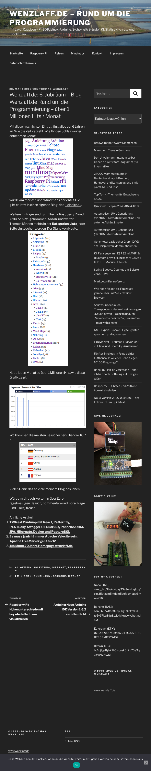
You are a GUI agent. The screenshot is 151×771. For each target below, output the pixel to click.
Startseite (16, 53)
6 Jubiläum (42, 576)
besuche (59, 576)
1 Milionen (23, 576)
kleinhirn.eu (73, 205)
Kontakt (97, 53)
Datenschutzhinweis (22, 63)
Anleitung (41, 567)
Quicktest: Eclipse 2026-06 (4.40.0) (117, 206)
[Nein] (146, 762)
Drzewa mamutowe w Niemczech (115, 142)
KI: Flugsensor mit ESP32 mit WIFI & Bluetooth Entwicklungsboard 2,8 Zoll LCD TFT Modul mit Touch (117, 258)
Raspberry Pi (38, 53)
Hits (71, 576)
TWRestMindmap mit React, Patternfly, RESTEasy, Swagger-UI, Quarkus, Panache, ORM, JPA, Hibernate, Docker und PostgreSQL (46, 527)
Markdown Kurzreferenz (109, 281)
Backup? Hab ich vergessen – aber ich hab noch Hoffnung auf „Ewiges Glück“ (116, 374)
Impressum (117, 53)
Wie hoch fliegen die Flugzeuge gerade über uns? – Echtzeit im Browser (113, 293)
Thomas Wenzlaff (54, 89)
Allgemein (23, 567)
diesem (20, 126)
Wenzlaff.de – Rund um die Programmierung (70, 18)
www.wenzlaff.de (104, 690)
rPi (79, 576)
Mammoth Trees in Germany (112, 150)
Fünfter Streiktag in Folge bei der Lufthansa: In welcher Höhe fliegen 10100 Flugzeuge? (115, 358)
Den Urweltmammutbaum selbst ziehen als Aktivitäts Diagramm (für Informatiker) (116, 162)
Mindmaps (78, 53)
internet (59, 567)
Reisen (59, 53)
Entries (72, 741)
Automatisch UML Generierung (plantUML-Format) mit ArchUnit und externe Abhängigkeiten (117, 218)
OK (76, 765)
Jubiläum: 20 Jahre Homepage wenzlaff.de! (41, 546)
